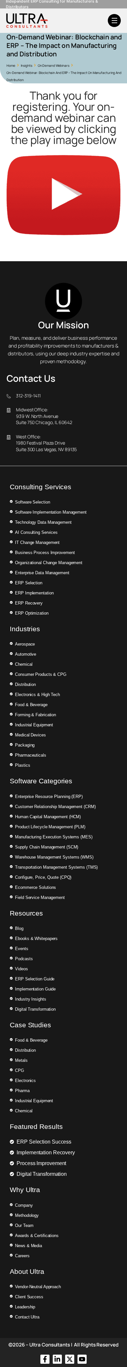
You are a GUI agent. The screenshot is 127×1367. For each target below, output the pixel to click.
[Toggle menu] (114, 20)
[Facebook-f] (44, 1359)
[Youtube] (82, 1359)
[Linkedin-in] (57, 1359)
